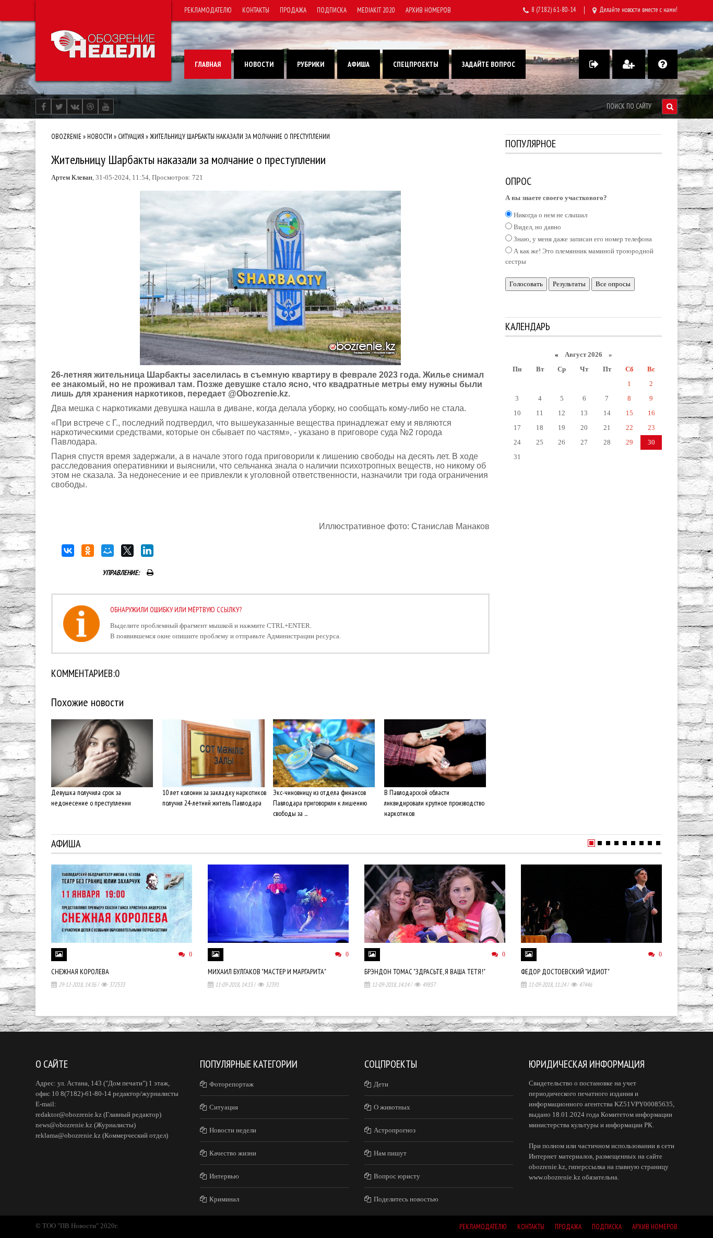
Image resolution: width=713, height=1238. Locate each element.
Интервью (224, 1176)
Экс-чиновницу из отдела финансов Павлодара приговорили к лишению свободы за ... (320, 803)
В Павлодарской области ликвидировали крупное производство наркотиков (434, 803)
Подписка (332, 10)
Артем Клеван (71, 177)
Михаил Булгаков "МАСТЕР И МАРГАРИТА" (267, 971)
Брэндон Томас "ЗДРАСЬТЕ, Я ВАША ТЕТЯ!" (424, 971)
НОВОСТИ (99, 136)
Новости (259, 64)
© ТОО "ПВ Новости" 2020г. (76, 1226)
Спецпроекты (415, 64)
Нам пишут (390, 1153)
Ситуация (223, 1107)
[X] (127, 550)
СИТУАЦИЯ (131, 136)
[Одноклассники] (87, 550)
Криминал (224, 1199)
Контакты (255, 10)
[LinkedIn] (147, 550)
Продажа (293, 10)
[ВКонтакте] (68, 550)
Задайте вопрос (488, 64)
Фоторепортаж (231, 1084)
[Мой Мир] (107, 550)
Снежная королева (80, 971)
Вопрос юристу (397, 1176)
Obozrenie (66, 136)
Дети (381, 1084)
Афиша (359, 64)
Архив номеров (428, 10)
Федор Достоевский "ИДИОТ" (565, 971)
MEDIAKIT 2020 (376, 10)
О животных (392, 1107)
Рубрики (310, 64)
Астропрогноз (394, 1130)
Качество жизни (232, 1153)
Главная (208, 64)
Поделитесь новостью (406, 1199)
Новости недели (232, 1130)
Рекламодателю (208, 10)
